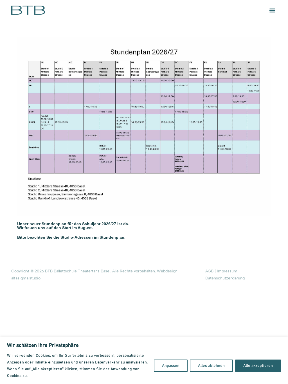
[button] (272, 10)
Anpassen (170, 366)
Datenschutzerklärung (225, 278)
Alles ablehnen (211, 366)
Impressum (227, 271)
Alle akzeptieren (258, 366)
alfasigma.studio (25, 278)
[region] (144, 360)
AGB (209, 271)
